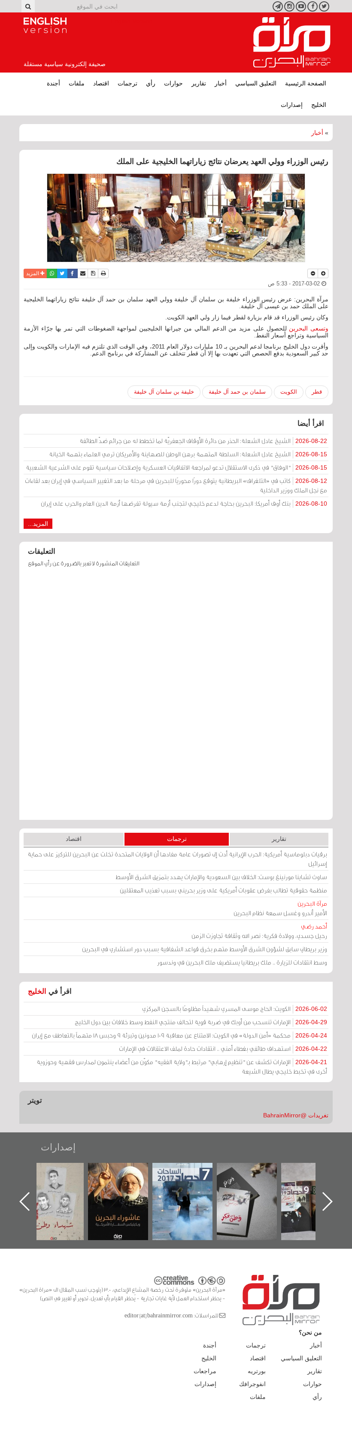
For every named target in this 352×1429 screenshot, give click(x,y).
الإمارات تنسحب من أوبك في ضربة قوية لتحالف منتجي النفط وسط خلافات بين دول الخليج (201, 1021)
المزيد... (38, 523)
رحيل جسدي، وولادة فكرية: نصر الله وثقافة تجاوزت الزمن (259, 931)
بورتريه (257, 1371)
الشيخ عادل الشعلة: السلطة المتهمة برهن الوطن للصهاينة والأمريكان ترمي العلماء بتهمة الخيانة (188, 453)
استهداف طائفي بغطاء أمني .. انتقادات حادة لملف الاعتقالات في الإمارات (223, 1048)
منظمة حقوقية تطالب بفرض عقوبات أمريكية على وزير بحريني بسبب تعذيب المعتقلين (223, 890)
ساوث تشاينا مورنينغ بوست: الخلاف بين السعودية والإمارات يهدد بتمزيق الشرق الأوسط (221, 876)
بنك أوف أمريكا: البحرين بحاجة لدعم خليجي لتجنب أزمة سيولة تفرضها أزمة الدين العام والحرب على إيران (184, 503)
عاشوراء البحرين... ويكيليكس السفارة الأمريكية (118, 1182)
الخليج (318, 104)
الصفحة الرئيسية (305, 83)
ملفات (77, 83)
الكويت (288, 391)
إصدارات (292, 104)
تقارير (198, 83)
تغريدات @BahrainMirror (295, 1115)
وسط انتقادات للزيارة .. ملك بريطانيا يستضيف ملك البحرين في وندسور (242, 962)
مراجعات (205, 1371)
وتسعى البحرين (308, 328)
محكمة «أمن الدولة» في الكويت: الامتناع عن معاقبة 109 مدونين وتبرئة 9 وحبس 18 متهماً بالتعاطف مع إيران (179, 1035)
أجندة (53, 83)
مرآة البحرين (292, 42)
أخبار (221, 83)
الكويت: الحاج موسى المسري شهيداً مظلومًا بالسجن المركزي (234, 1008)
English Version (45, 25)
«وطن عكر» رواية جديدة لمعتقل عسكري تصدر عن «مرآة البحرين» (247, 1187)
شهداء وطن (53, 1172)
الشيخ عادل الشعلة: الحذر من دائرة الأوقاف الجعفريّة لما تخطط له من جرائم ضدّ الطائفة (203, 440)
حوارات (173, 83)
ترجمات (127, 83)
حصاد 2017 (182, 1172)
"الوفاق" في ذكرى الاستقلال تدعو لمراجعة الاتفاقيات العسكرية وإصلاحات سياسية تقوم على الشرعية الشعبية (176, 467)
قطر (317, 391)
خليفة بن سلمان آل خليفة (164, 391)
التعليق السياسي (255, 83)
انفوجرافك (252, 1383)
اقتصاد (101, 83)
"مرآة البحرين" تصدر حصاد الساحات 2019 (311, 1182)
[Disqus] (176, 697)
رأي (150, 83)
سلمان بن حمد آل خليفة (237, 391)
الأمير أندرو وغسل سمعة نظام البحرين (280, 908)
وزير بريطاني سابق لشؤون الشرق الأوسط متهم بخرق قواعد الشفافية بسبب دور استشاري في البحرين (204, 948)
